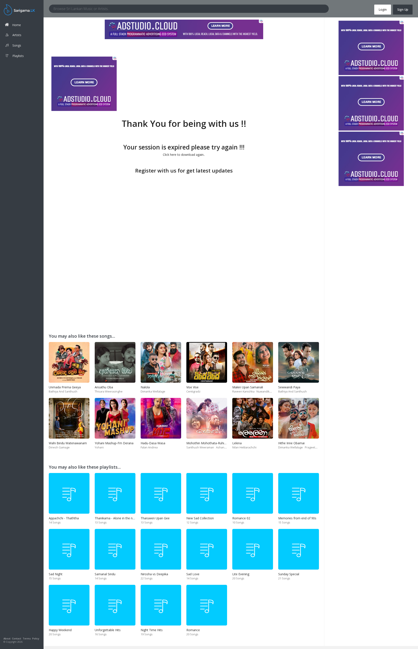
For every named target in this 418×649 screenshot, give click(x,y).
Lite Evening (240, 574)
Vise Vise (192, 387)
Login (383, 9)
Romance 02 (241, 518)
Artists (16, 35)
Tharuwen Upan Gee (155, 518)
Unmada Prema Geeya (65, 387)
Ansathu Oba (104, 387)
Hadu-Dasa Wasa (153, 443)
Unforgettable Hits (108, 630)
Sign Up (402, 9)
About (6, 638)
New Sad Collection (200, 518)
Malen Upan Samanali (247, 387)
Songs (16, 45)
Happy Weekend (60, 630)
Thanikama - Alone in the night (116, 518)
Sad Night (55, 574)
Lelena (237, 443)
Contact (16, 638)
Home (16, 25)
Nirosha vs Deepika (154, 574)
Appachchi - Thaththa (64, 518)
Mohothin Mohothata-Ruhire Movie (211, 443)
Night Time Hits (152, 630)
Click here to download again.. (184, 155)
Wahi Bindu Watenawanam (68, 443)
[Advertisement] (184, 205)
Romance (193, 630)
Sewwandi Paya (289, 387)
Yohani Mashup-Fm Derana (114, 443)
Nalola (145, 387)
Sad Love (192, 574)
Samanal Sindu (105, 574)
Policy (35, 638)
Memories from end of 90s (297, 518)
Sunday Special (288, 574)
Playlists (18, 56)
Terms (27, 638)
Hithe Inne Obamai (291, 443)
